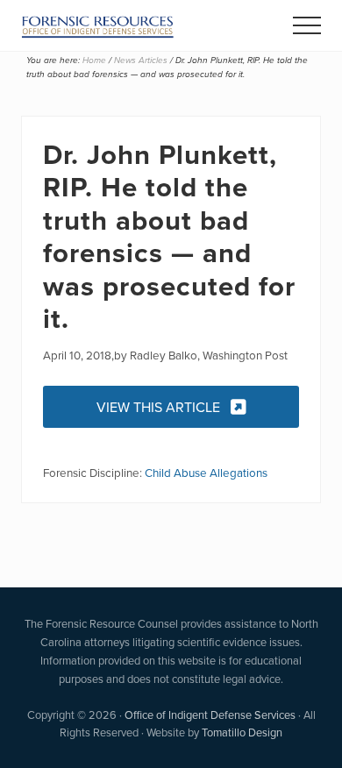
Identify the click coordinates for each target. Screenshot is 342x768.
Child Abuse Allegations (206, 472)
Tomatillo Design (242, 732)
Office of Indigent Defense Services (210, 714)
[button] (307, 25)
